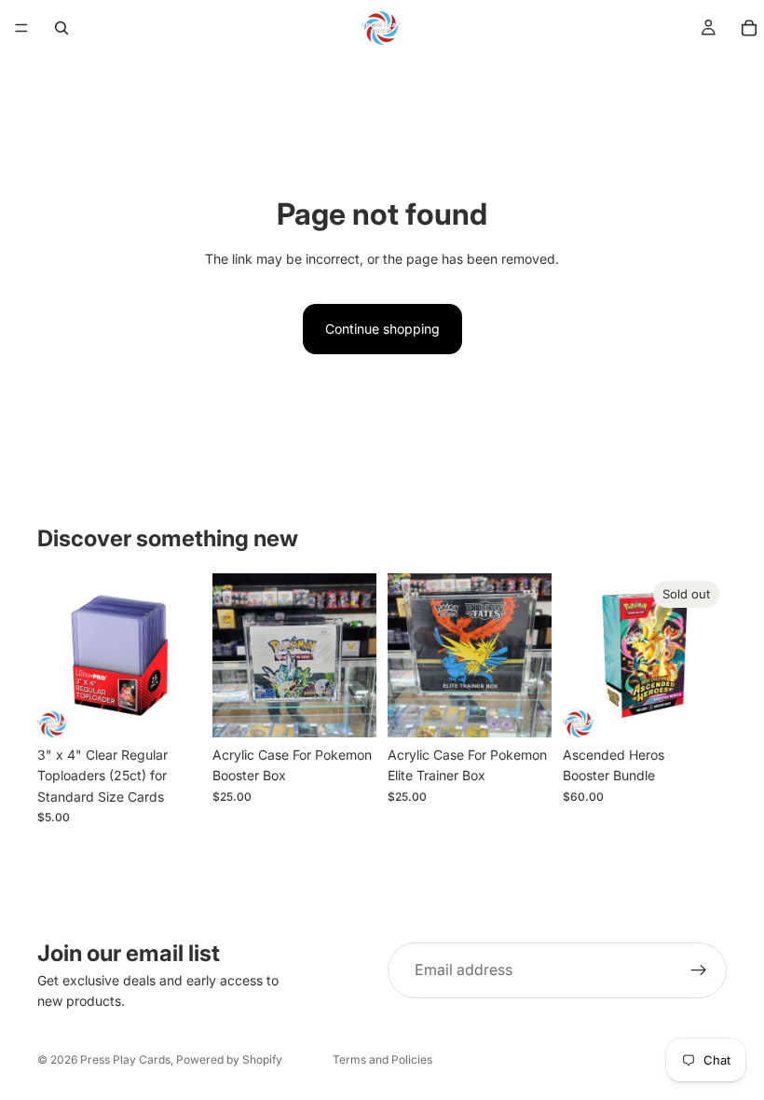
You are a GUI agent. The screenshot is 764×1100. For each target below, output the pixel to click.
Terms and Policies (382, 1059)
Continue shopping (382, 329)
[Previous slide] (232, 655)
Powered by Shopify (229, 1059)
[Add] (172, 708)
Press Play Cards (125, 1059)
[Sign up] (698, 970)
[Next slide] (355, 655)
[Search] (61, 27)
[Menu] (21, 28)
